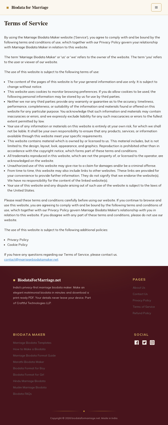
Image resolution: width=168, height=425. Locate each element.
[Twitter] (144, 342)
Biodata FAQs (22, 394)
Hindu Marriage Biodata (29, 381)
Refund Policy (142, 313)
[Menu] (156, 7)
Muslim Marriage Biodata (30, 387)
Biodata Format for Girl (28, 374)
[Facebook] (136, 342)
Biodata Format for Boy (29, 368)
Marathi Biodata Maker (28, 362)
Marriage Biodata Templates (32, 343)
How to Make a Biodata (29, 349)
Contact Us (140, 294)
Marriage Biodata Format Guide (34, 355)
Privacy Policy (142, 300)
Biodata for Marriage (29, 7)
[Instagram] (152, 342)
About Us (139, 287)
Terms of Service (144, 307)
